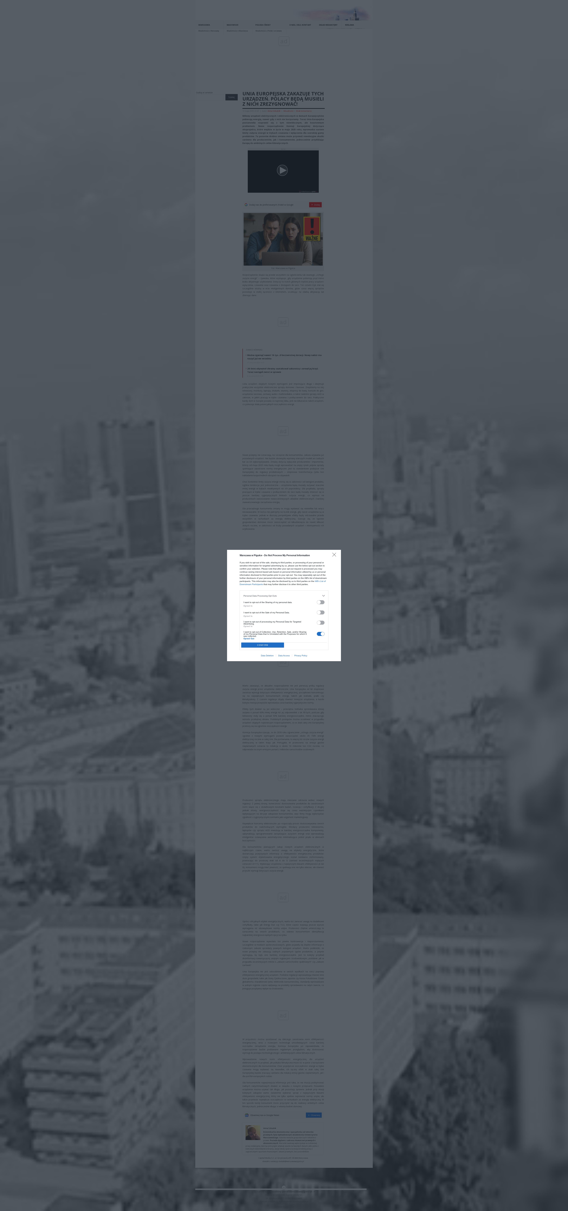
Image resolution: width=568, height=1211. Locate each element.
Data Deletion (267, 655)
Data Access (284, 655)
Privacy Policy (300, 655)
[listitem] (284, 595)
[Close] (335, 555)
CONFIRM (262, 645)
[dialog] (284, 605)
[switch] (321, 602)
